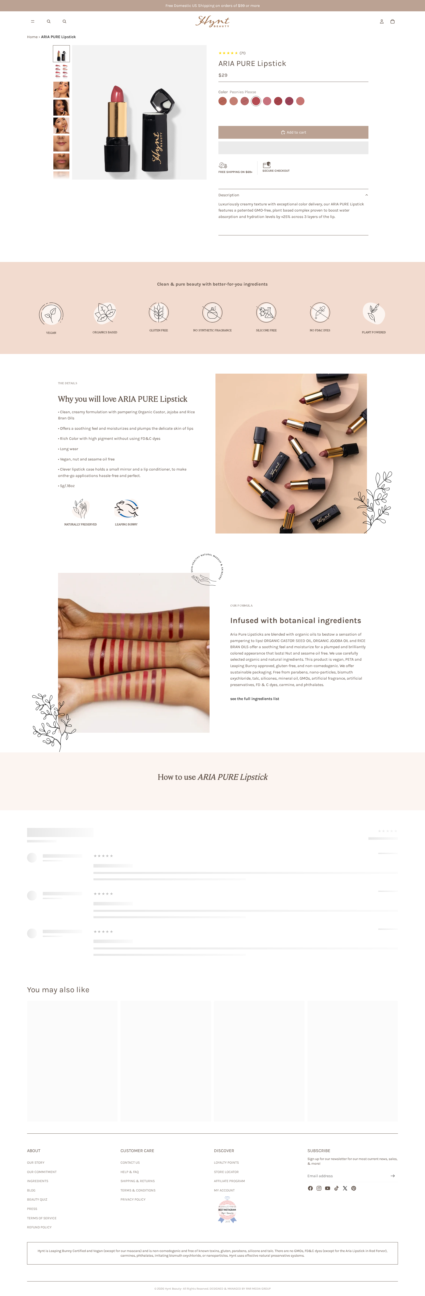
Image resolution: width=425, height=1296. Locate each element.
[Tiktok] (336, 1188)
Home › (34, 36)
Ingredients (37, 1181)
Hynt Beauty (173, 1288)
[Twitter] (345, 1188)
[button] (293, 147)
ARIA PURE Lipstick (58, 36)
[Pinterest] (354, 1188)
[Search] (48, 21)
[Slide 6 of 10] (61, 144)
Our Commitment (42, 1172)
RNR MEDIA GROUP (258, 1288)
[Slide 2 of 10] (61, 72)
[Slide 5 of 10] (61, 126)
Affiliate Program (229, 1181)
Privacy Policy (133, 1199)
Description (228, 195)
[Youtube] (328, 1188)
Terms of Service (42, 1218)
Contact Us (130, 1162)
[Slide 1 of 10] (61, 54)
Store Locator (226, 1172)
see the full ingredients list (254, 698)
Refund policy (39, 1227)
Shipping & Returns (138, 1181)
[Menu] (32, 21)
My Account (224, 1190)
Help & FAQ (130, 1172)
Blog (31, 1190)
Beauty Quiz (37, 1199)
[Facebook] (310, 1188)
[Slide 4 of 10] (61, 108)
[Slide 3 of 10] (61, 90)
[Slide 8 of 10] (61, 179)
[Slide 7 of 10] (61, 161)
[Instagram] (319, 1188)
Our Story (36, 1162)
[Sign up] (393, 1176)
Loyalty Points (226, 1162)
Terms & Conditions (138, 1190)
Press (32, 1209)
